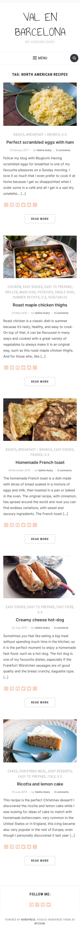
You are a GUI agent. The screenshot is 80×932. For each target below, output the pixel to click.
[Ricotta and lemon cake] (40, 740)
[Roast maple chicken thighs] (40, 256)
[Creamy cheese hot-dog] (40, 577)
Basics (19, 134)
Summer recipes (26, 297)
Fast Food (65, 607)
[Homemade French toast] (40, 419)
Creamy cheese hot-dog (40, 619)
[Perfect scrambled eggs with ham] (40, 104)
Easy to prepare (58, 287)
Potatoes (45, 292)
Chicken (14, 287)
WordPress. (28, 919)
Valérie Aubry (44, 150)
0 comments (63, 150)
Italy (51, 776)
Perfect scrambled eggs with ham (40, 142)
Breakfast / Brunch (43, 134)
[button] (40, 58)
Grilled (11, 292)
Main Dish (27, 292)
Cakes (12, 771)
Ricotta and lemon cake (40, 784)
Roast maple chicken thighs (40, 305)
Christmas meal (32, 771)
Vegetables (57, 297)
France (37, 455)
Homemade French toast (40, 462)
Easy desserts (60, 771)
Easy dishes (32, 287)
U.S (64, 134)
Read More (40, 218)
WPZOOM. (40, 923)
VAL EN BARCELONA (40, 24)
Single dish (64, 292)
